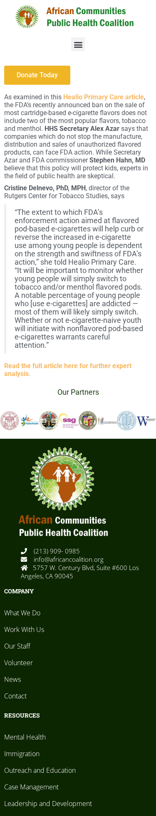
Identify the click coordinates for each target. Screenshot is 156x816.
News (12, 679)
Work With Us (24, 629)
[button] (78, 44)
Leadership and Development (48, 803)
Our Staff (17, 646)
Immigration (22, 753)
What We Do (22, 612)
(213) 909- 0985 (56, 551)
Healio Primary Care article (103, 97)
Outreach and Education (40, 770)
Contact (15, 695)
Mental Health (25, 737)
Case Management (31, 786)
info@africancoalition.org (68, 559)
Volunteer (18, 662)
